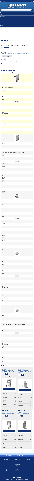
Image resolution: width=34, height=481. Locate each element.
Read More (17, 101)
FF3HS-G (4, 369)
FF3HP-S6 (21, 369)
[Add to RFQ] (26, 417)
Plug (27, 371)
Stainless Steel (25, 53)
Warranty (17, 465)
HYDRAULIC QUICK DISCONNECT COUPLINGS (11, 53)
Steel (13, 371)
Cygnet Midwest (26, 479)
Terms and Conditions (17, 464)
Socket (21, 53)
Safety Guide (17, 474)
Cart (6, 470)
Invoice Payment (17, 460)
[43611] (22, 375)
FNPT (22, 370)
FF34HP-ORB (21, 411)
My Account (6, 469)
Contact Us (1, 23)
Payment (1, 25)
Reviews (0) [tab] (9, 56)
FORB (6, 412)
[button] (9, 376)
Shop (1, 14)
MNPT (19, 53)
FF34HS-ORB (5, 411)
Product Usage (2, 18)
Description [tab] (4, 56)
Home (1, 12)
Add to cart (6, 47)
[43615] (6, 374)
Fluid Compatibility (17, 470)
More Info (9, 389)
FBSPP (6, 370)
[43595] (6, 416)
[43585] (21, 416)
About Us (6, 460)
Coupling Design (17, 469)
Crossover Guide (2, 16)
